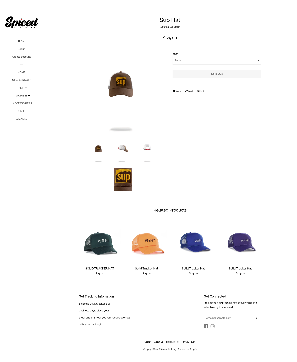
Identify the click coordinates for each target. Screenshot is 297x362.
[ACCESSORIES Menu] (31, 103)
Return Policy (172, 342)
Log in (21, 49)
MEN (21, 87)
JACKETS (21, 118)
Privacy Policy (188, 342)
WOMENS (21, 95)
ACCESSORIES (21, 103)
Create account (21, 56)
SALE (21, 111)
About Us (158, 342)
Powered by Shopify (187, 349)
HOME (21, 72)
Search (148, 342)
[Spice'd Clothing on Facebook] (206, 326)
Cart (23, 41)
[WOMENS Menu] (29, 96)
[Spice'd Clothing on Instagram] (213, 326)
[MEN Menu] (26, 88)
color (175, 54)
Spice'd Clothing (170, 26)
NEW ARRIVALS (21, 80)
